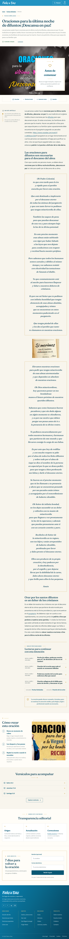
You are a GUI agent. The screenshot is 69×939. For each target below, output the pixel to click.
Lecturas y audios (42, 925)
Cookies (58, 936)
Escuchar (17, 99)
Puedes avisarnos (52, 834)
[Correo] (15, 905)
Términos (64, 936)
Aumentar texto (43, 99)
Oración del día (6, 915)
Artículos (39, 918)
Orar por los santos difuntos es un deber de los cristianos (12, 120)
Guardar (54, 99)
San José (23, 918)
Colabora (56, 921)
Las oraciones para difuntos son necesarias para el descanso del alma (13, 115)
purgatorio (32, 613)
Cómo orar (5, 925)
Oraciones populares (7, 921)
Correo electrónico (37, 863)
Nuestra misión (58, 918)
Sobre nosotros (58, 915)
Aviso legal (45, 936)
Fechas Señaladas (11, 12)
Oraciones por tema (7, 918)
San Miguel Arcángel (26, 921)
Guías (38, 915)
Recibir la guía (47, 873)
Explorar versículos (33, 800)
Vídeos (39, 921)
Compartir (20, 42)
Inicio (3, 12)
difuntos (51, 117)
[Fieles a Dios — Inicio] (9, 3)
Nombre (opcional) (37, 854)
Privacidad (52, 936)
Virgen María (24, 925)
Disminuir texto (29, 99)
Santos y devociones (26, 915)
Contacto (56, 925)
